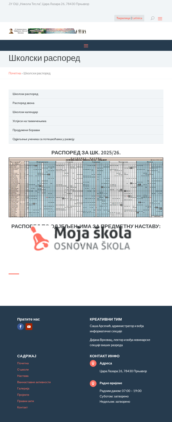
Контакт (22, 407)
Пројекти (23, 394)
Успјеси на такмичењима (29, 121)
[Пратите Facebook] (20, 326)
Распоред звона (23, 103)
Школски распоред (25, 94)
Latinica (137, 18)
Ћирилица (123, 18)
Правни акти (25, 401)
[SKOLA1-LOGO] (86, 250)
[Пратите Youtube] (29, 326)
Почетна (23, 363)
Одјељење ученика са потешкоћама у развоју (43, 139)
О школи (23, 369)
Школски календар (25, 112)
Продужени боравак (26, 130)
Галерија (23, 388)
